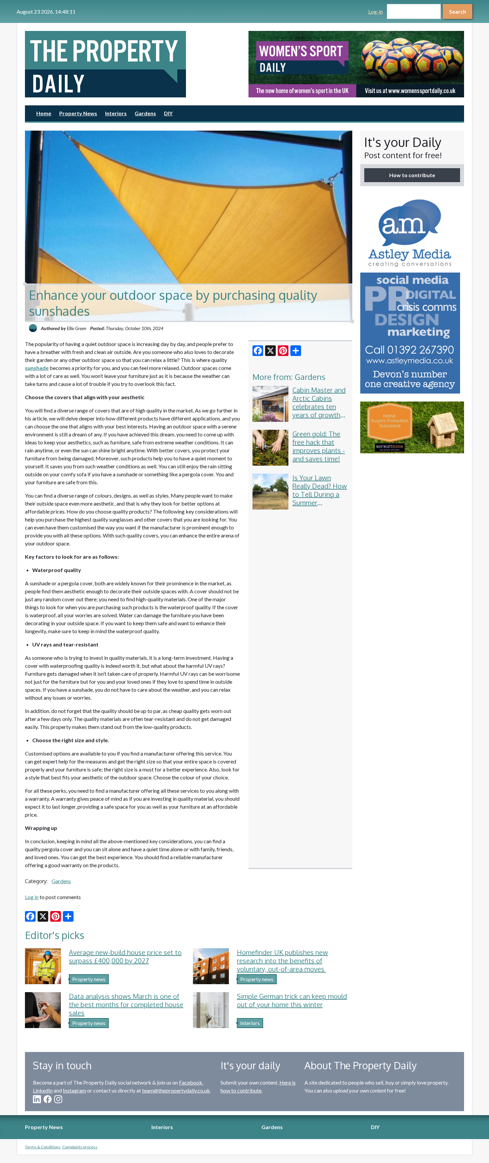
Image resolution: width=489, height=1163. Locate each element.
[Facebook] (257, 350)
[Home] (133, 64)
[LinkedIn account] (37, 1099)
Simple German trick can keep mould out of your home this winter (292, 1000)
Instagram (74, 1090)
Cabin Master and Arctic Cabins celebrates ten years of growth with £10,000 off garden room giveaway (319, 415)
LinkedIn (43, 1090)
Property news (88, 979)
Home (43, 113)
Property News (78, 113)
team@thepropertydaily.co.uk (176, 1090)
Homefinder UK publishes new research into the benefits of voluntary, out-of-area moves (282, 960)
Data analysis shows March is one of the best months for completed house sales (126, 1004)
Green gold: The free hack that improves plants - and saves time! (318, 446)
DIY (168, 113)
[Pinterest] (283, 350)
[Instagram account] (58, 1099)
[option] (356, 64)
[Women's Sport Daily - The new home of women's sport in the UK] (356, 64)
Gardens (145, 113)
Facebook (190, 1082)
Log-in (375, 11)
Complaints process (79, 1146)
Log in (32, 897)
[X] (270, 350)
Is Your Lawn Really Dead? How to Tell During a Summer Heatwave (319, 494)
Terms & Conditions (43, 1146)
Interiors (116, 113)
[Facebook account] (48, 1099)
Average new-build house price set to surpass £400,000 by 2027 (125, 956)
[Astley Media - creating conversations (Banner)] (412, 294)
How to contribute (412, 175)
